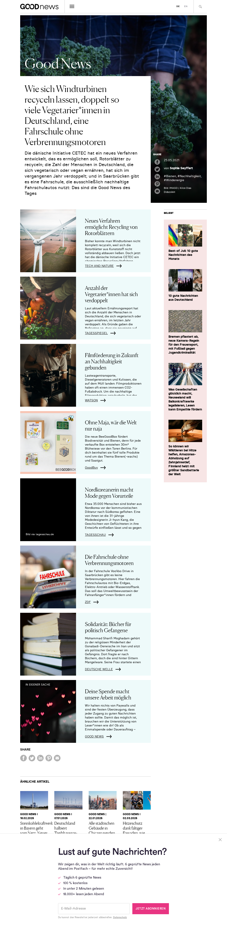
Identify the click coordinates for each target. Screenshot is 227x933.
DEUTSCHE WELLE (99, 669)
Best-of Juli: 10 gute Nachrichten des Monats (183, 255)
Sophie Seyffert (181, 168)
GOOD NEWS (94, 736)
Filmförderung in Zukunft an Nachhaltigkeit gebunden (112, 361)
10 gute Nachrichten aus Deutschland (183, 298)
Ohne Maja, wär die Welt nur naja (111, 425)
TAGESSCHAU (95, 535)
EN (186, 6)
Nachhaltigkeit (190, 176)
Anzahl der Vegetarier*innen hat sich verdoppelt (111, 294)
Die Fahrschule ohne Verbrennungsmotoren (109, 560)
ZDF (88, 602)
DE (178, 6)
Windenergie (175, 180)
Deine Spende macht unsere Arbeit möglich (108, 694)
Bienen (171, 176)
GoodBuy (91, 467)
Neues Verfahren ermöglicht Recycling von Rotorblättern (111, 226)
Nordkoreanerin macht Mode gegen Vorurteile (109, 492)
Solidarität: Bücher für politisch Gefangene (108, 627)
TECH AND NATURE (99, 266)
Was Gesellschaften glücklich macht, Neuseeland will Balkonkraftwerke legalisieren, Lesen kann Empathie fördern (185, 399)
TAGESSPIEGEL (96, 333)
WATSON (91, 400)
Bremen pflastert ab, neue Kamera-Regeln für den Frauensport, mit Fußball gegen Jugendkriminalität (183, 344)
